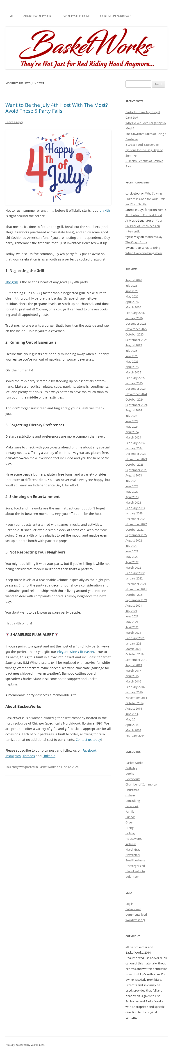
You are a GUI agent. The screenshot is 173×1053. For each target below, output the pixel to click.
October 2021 (134, 595)
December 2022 (135, 519)
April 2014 (132, 725)
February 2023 (135, 508)
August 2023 (133, 475)
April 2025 (132, 367)
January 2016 (134, 692)
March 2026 (133, 307)
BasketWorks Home (76, 16)
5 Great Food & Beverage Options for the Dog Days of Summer (144, 150)
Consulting (132, 801)
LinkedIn (49, 756)
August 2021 (133, 605)
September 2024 (136, 405)
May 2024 (131, 426)
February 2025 (135, 378)
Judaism (130, 844)
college (130, 795)
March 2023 (133, 502)
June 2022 (131, 551)
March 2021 (133, 633)
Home (9, 16)
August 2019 (133, 665)
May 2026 (131, 296)
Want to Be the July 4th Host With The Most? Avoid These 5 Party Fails (56, 107)
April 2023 (132, 497)
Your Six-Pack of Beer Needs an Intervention (143, 225)
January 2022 (134, 578)
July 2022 (131, 546)
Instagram (13, 756)
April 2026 (132, 302)
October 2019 (134, 654)
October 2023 (134, 464)
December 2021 (135, 584)
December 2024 (135, 389)
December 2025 (135, 323)
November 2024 (136, 394)
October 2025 (134, 334)
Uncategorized (135, 866)
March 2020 (133, 649)
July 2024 (131, 416)
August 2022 (133, 540)
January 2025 (134, 383)
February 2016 (135, 687)
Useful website (135, 871)
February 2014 (135, 736)
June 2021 (131, 616)
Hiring (129, 828)
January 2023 (134, 513)
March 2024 (133, 437)
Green (129, 822)
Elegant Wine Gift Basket (75, 652)
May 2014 (131, 719)
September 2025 (136, 340)
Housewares (133, 839)
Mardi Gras (132, 849)
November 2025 (136, 329)
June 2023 (131, 486)
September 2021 (136, 600)
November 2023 (136, 459)
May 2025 (131, 361)
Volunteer (132, 877)
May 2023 (131, 492)
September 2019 (136, 660)
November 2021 (136, 589)
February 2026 (135, 313)
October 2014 (134, 703)
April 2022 (132, 562)
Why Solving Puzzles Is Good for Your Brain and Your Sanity (145, 198)
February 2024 (135, 443)
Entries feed (133, 909)
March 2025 (133, 372)
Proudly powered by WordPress (25, 1045)
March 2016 (133, 681)
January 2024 (134, 448)
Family (129, 811)
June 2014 (131, 714)
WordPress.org (135, 920)
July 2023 (131, 481)
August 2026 (133, 280)
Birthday (131, 768)
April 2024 (132, 432)
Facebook (89, 750)
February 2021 (135, 638)
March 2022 (133, 567)
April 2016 (132, 676)
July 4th (104, 210)
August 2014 (133, 708)
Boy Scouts (132, 779)
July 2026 (131, 286)
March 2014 (133, 730)
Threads (29, 756)
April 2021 (132, 627)
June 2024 (131, 421)
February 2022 (135, 573)
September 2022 (136, 535)
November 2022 (136, 524)
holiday (130, 833)
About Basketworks (37, 16)
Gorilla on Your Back (115, 16)
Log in (129, 904)
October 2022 (134, 530)
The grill (11, 282)
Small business (135, 860)
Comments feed (136, 914)
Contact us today (88, 739)
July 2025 (131, 351)
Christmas (132, 790)
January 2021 (134, 643)
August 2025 (133, 345)
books (129, 774)
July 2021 (131, 611)
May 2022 (131, 557)
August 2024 (133, 410)
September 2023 (136, 470)
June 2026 (131, 291)
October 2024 (134, 399)
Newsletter (132, 855)
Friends (130, 817)
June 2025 (131, 356)
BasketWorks (47, 767)
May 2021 (131, 622)
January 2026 (134, 318)
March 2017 (133, 670)
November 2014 (136, 698)
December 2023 (135, 454)
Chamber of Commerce (141, 784)
